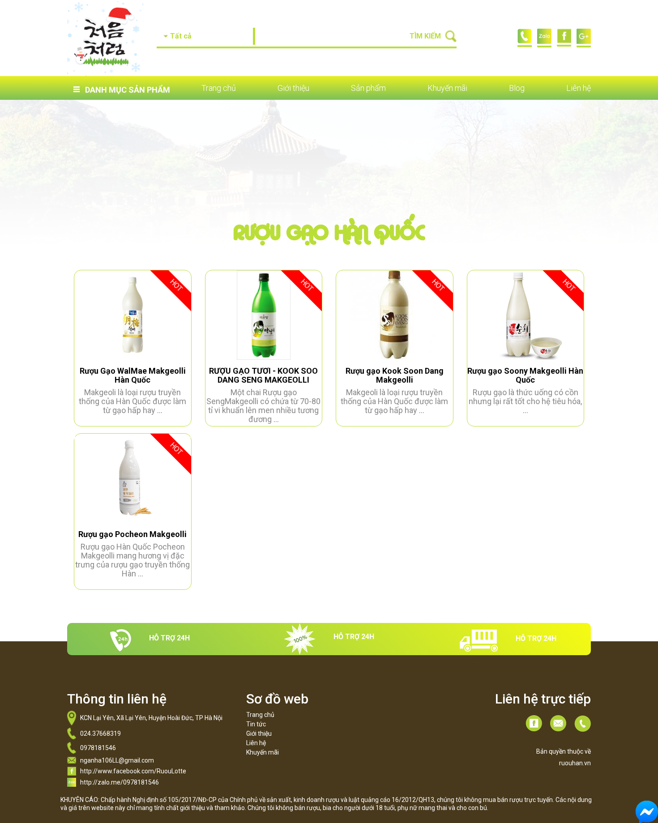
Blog (517, 88)
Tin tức (256, 724)
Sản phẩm (368, 88)
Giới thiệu (293, 88)
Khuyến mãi (447, 88)
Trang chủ (218, 88)
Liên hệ (578, 88)
